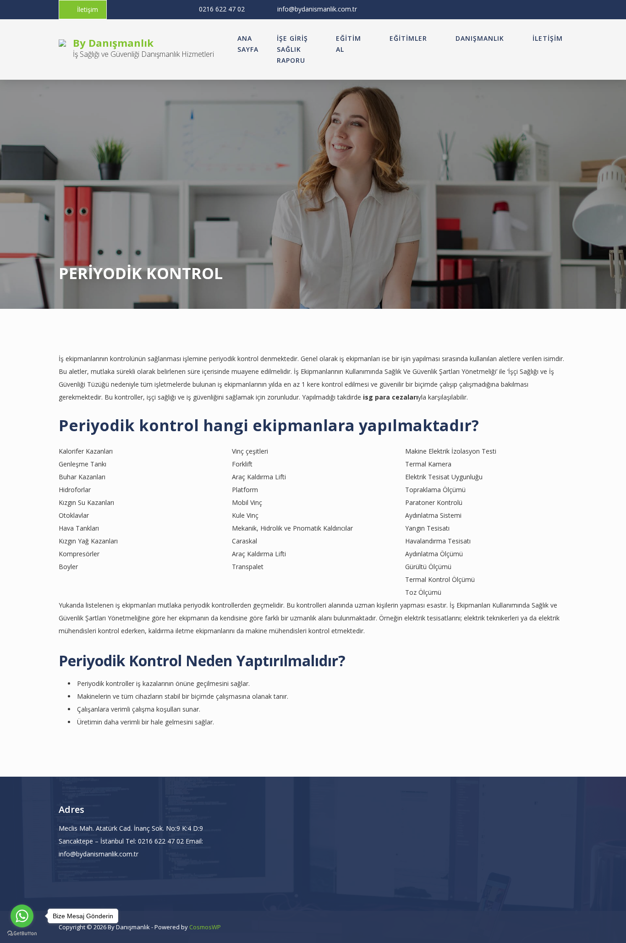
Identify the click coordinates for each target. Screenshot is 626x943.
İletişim (87, 9)
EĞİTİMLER (408, 38)
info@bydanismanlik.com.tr (317, 9)
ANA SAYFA (247, 44)
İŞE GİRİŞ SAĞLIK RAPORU (292, 49)
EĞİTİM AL (348, 44)
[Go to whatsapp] (22, 916)
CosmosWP (205, 927)
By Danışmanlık (113, 42)
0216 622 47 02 (222, 9)
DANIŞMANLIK (480, 38)
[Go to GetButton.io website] (22, 934)
